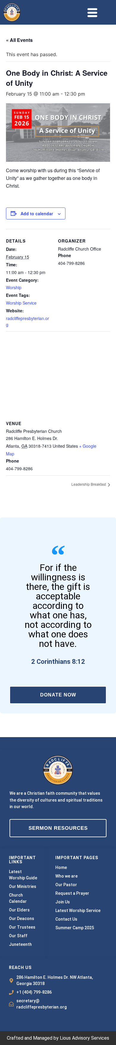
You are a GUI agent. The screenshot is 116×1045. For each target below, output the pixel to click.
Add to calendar (37, 213)
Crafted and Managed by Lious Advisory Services (58, 1038)
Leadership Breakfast (89, 484)
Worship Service (21, 303)
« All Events (19, 40)
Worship (13, 287)
